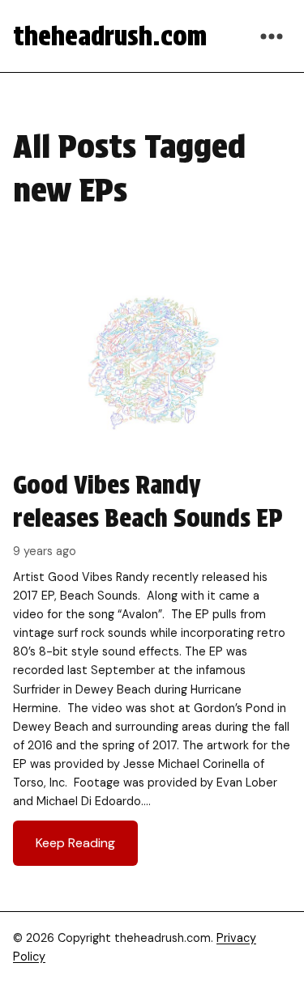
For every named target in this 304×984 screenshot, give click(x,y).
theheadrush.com (110, 36)
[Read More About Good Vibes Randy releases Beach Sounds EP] (152, 571)
